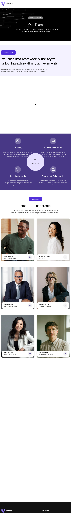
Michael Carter (8, 256)
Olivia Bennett (8, 352)
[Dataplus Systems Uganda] (8, 4)
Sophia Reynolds (44, 256)
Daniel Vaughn (8, 304)
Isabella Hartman (44, 304)
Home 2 (32, 17)
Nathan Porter (43, 352)
